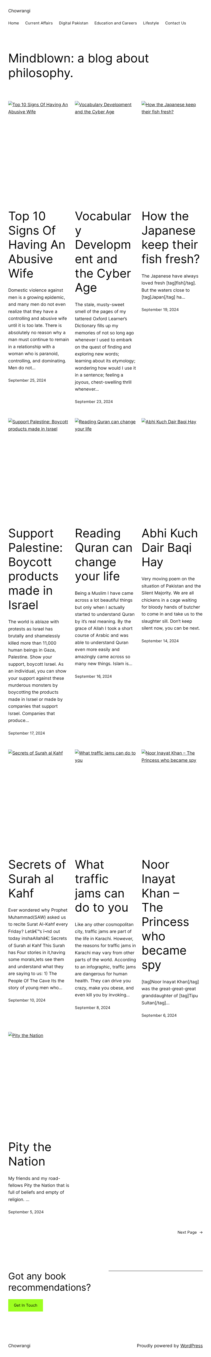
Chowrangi (19, 10)
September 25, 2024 (27, 380)
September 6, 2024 (159, 1015)
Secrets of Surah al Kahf (37, 878)
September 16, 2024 (93, 676)
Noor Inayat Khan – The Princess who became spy (165, 914)
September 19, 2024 (160, 309)
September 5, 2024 (26, 1211)
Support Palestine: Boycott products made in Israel (35, 569)
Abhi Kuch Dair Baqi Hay (170, 547)
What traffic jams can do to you (101, 885)
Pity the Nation (29, 1154)
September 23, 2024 (94, 401)
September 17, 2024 (26, 733)
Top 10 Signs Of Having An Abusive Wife (36, 244)
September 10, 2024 (27, 1000)
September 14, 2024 (160, 640)
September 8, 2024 (92, 1007)
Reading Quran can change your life (104, 554)
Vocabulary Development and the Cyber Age (103, 252)
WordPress (191, 1345)
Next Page (190, 1232)
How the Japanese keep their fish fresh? (171, 237)
